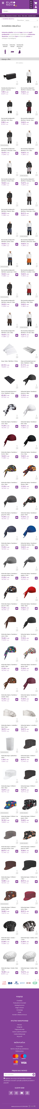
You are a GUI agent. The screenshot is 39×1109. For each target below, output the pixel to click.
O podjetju (3, 15)
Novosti (19, 1024)
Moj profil (19, 1036)
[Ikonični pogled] (35, 27)
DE (31, 7)
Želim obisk (24, 15)
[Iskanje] (35, 11)
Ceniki (19, 1012)
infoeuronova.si (22, 1014)
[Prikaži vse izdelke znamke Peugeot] (4, 983)
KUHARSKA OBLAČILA (8, 19)
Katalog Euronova (19, 1005)
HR (31, 3)
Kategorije (19, 1027)
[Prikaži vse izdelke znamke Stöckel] (22, 983)
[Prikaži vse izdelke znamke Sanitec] (16, 983)
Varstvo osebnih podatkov (19, 1032)
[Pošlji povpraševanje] (16, 153)
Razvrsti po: (20, 20)
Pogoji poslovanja (19, 1029)
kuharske (18, 32)
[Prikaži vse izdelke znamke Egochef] (28, 983)
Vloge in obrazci (19, 1007)
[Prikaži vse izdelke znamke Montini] (10, 983)
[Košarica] (35, 3)
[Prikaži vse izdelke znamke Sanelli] (35, 983)
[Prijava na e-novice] (33, 1074)
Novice (19, 15)
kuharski (27, 32)
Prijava (35, 8)
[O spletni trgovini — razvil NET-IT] (31, 1106)
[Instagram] (16, 1093)
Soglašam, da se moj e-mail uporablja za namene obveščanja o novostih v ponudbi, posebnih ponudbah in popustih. (19, 1081)
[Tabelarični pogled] (37, 27)
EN (31, 5)
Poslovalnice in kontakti (11, 15)
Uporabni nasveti (32, 15)
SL (31, 1)
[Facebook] (11, 1093)
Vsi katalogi (20, 1010)
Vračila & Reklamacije (19, 1034)
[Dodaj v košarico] (16, 92)
